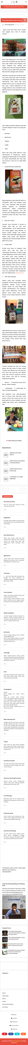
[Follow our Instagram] (23, 1034)
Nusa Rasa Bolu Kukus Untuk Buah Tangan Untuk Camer (15, 944)
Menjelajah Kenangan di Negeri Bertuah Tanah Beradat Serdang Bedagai (16, 951)
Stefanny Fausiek (9, 761)
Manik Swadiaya (9, 613)
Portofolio (5, 1007)
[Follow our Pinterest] (4, 1034)
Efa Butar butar (8, 813)
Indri (5, 672)
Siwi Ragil (6, 653)
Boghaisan (7, 517)
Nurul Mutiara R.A (9, 535)
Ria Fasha (7, 632)
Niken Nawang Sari (9, 719)
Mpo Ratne (7, 556)
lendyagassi (7, 689)
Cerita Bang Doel (16, 1041)
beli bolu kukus (20, 273)
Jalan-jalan (5, 996)
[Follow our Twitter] (17, 1034)
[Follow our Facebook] (11, 1034)
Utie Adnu (7, 573)
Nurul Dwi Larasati (9, 502)
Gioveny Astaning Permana (12, 778)
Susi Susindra (8, 592)
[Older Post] (22, 489)
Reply (5, 509)
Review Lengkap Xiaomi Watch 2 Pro (14, 6)
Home (3, 14)
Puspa (6, 742)
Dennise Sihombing (10, 831)
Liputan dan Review (7, 1004)
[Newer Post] (5, 489)
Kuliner (4, 1001)
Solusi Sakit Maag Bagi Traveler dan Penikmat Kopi (16, 938)
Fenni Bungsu (8, 796)
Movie (4, 998)
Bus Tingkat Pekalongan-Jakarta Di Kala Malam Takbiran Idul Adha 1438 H (17, 933)
